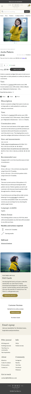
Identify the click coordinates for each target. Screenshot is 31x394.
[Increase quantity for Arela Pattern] (7, 65)
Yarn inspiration (5, 352)
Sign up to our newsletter (15, 1)
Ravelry (18, 362)
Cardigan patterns (19, 15)
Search (27, 11)
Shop (6, 15)
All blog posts (5, 343)
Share (4, 96)
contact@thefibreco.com (9, 378)
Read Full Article (10, 295)
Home (1, 15)
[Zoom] (24, 20)
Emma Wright (11, 49)
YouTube (18, 365)
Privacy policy (5, 365)
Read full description (6, 92)
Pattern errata (20, 345)
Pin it (18, 96)
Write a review (15, 312)
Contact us (4, 367)
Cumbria (10, 84)
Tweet (11, 96)
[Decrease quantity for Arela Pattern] (1, 65)
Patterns (11, 15)
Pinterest (18, 370)
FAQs (17, 343)
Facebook (18, 367)
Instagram (18, 360)
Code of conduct (6, 362)
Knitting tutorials (6, 345)
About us (3, 360)
